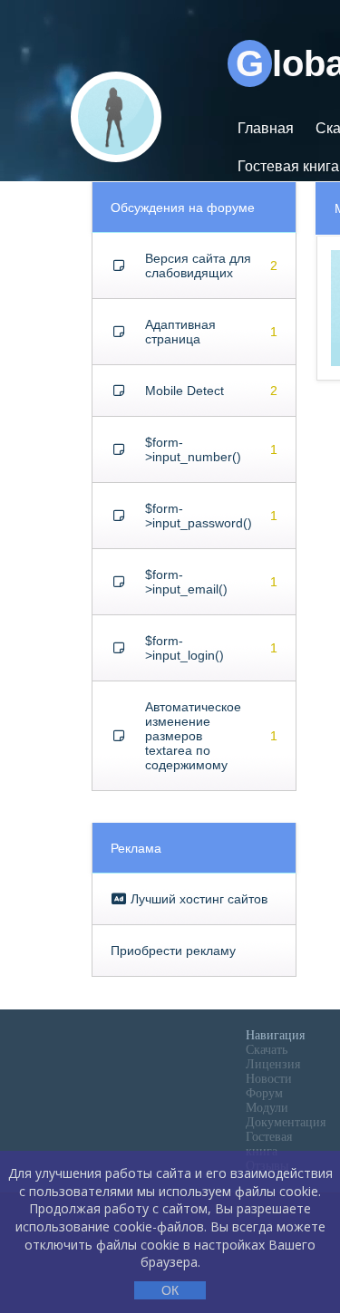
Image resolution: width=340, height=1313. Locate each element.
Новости (269, 1079)
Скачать (266, 1050)
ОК (170, 1290)
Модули (267, 1108)
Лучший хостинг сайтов (197, 899)
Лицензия (273, 1064)
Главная (266, 128)
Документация (285, 1122)
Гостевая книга (269, 1144)
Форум (264, 1093)
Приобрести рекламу (173, 950)
